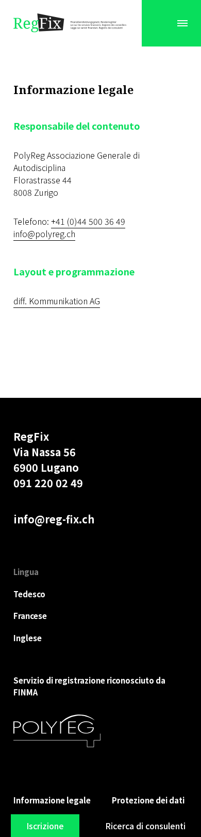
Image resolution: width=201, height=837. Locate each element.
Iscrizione (45, 825)
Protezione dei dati (148, 800)
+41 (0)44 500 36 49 (88, 221)
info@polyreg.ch (44, 233)
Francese (30, 615)
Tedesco (29, 593)
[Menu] (182, 23)
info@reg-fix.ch (53, 519)
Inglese (27, 637)
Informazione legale (52, 800)
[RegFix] (70, 23)
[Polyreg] (56, 731)
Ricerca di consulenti (145, 825)
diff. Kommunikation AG (56, 301)
